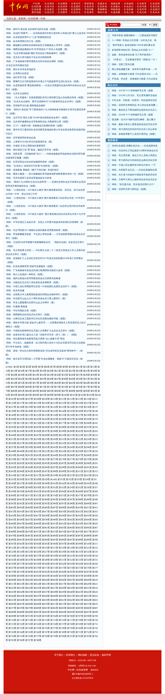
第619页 (79, 584)
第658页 (37, 600)
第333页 (78, 479)
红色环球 (142, 9)
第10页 (71, 367)
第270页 (12, 459)
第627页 (54, 588)
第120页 (46, 403)
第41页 (14, 379)
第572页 (54, 568)
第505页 (46, 544)
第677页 (12, 608)
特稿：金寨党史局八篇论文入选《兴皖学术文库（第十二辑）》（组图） (42, 334)
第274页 (46, 459)
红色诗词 (89, 6)
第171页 (12, 423)
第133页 (63, 407)
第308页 (54, 471)
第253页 (54, 451)
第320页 (63, 475)
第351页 (46, 487)
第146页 (79, 411)
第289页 (79, 463)
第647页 (37, 596)
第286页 (54, 463)
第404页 (29, 507)
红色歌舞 (129, 9)
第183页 (21, 427)
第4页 (34, 367)
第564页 (79, 564)
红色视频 (63, 9)
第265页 (63, 455)
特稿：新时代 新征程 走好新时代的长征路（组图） (31, 29)
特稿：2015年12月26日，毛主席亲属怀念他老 (134, 95)
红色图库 (63, 12)
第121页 (54, 403)
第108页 (37, 399)
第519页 (71, 548)
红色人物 (129, 12)
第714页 (46, 620)
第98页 (50, 395)
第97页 (43, 395)
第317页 (37, 475)
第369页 (12, 495)
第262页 (37, 455)
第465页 (79, 527)
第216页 (21, 439)
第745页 (29, 632)
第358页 (12, 491)
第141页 (37, 411)
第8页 (59, 367)
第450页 (46, 523)
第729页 (79, 624)
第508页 (71, 544)
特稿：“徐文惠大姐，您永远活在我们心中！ (134, 184)
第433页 (88, 515)
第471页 (37, 531)
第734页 (29, 628)
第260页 (21, 455)
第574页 (71, 568)
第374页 (54, 495)
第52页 (93, 379)
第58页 (43, 383)
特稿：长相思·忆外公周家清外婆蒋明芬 (25, 146)
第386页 (63, 499)
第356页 (88, 487)
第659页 (46, 600)
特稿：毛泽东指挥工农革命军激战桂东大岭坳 (28, 178)
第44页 (35, 379)
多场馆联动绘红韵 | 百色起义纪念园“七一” (133, 50)
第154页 (54, 415)
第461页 (46, 527)
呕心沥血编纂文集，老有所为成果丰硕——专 (134, 69)
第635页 (29, 592)
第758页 (46, 636)
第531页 (79, 552)
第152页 (37, 415)
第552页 (71, 560)
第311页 (79, 471)
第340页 (46, 483)
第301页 (88, 467)
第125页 (88, 403)
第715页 (54, 620)
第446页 (12, 523)
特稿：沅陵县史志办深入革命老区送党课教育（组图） (33, 282)
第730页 (88, 624)
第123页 (71, 403)
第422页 (88, 511)
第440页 (54, 519)
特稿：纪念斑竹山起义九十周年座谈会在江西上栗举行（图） (36, 298)
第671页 (54, 604)
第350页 (37, 487)
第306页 (37, 471)
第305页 (29, 471)
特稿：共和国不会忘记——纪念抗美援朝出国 (134, 170)
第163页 (37, 419)
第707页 (79, 616)
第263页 (46, 455)
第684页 (71, 608)
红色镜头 (115, 6)
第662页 (71, 600)
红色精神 (76, 9)
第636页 (37, 592)
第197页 (46, 431)
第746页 (37, 632)
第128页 (21, 407)
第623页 (21, 588)
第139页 (21, 411)
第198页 (54, 431)
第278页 (79, 459)
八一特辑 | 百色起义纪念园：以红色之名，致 (134, 40)
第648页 (46, 596)
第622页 (12, 588)
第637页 (46, 592)
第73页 (57, 387)
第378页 (88, 495)
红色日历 (49, 12)
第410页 (79, 507)
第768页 (37, 640)
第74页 (64, 387)
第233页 (71, 443)
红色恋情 (155, 3)
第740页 (79, 628)
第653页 (88, 596)
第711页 (21, 620)
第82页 (28, 391)
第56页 (28, 383)
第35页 (64, 375)
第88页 (72, 391)
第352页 (54, 487)
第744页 (21, 632)
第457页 (12, 527)
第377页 (79, 495)
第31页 (35, 375)
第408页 (63, 507)
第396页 (54, 503)
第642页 (88, 592)
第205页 (21, 435)
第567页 (12, 568)
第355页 (79, 487)
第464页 (71, 527)
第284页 (37, 463)
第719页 (88, 620)
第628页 (63, 588)
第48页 (64, 379)
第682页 (54, 608)
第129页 (29, 407)
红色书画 (142, 6)
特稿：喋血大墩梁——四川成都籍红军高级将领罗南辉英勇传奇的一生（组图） (45, 174)
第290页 (88, 463)
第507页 (63, 544)
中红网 (36, 3)
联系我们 (70, 655)
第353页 (63, 487)
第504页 (37, 544)
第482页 (37, 535)
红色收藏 (36, 9)
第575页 (79, 568)
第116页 (12, 403)
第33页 (50, 375)
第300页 (79, 467)
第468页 (12, 531)
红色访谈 (155, 6)
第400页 (88, 503)
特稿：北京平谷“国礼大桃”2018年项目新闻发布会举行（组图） (37, 117)
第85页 (50, 391)
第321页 (71, 475)
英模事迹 (89, 3)
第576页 (88, 568)
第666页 (12, 604)
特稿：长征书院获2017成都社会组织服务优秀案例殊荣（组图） (37, 230)
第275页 (54, 459)
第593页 (46, 576)
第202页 (88, 431)
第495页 (54, 540)
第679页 (29, 608)
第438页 (37, 519)
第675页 (88, 604)
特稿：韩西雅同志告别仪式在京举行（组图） (28, 314)
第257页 (88, 451)
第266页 (71, 455)
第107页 (29, 399)
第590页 (21, 576)
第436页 (21, 519)
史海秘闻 (129, 3)
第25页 (86, 371)
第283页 (29, 463)
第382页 (29, 499)
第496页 (63, 540)
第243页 (63, 447)
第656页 (21, 600)
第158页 (88, 415)
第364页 (63, 491)
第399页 (79, 503)
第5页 (41, 367)
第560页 (46, 564)
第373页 (46, 495)
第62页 (72, 383)
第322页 (79, 475)
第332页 (70, 479)
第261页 (29, 455)
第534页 (12, 556)
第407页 (54, 507)
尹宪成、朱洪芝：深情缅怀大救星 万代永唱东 (135, 79)
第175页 (46, 423)
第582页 (46, 572)
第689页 (21, 612)
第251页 (37, 451)
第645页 (21, 596)
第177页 (63, 423)
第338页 (29, 483)
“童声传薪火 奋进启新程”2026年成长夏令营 (133, 45)
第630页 (79, 588)
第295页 (37, 467)
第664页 (88, 600)
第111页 (62, 399)
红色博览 (49, 3)
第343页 (71, 483)
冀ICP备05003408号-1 (82, 674)
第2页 (22, 367)
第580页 (29, 572)
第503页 (29, 544)
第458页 (21, 527)
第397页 (63, 503)
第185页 (37, 427)
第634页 (21, 592)
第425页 (21, 515)
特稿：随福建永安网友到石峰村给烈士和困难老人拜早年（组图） (39, 45)
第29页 (21, 375)
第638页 (54, 592)
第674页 (79, 604)
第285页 (46, 463)
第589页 (12, 576)
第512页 (12, 548)
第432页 (79, 515)
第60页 (57, 383)
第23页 (72, 371)
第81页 (21, 391)
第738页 (63, 628)
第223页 (79, 439)
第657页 (29, 600)
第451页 (54, 523)
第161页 (21, 419)
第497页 (71, 540)
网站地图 (82, 655)
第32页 (43, 375)
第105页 (12, 399)
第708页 (88, 616)
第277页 (71, 459)
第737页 (54, 628)
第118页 (29, 403)
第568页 (21, 568)
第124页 (79, 403)
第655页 (12, 600)
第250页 (29, 451)
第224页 (88, 439)
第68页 (21, 387)
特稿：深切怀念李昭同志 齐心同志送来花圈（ (135, 105)
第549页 (46, 560)
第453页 (71, 523)
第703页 (46, 616)
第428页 (46, 515)
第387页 (71, 499)
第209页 (54, 435)
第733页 (21, 628)
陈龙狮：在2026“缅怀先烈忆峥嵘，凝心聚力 (134, 119)
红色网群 (63, 3)
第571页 (46, 568)
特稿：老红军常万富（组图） (21, 77)
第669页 (37, 604)
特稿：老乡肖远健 (15, 290)
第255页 (71, 451)
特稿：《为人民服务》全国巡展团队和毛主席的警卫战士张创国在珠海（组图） (45, 97)
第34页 (57, 375)
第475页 (71, 531)
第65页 (93, 383)
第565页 (88, 564)
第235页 (88, 443)
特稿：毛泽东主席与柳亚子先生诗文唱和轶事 (28, 57)
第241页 (46, 447)
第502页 (21, 544)
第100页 (65, 395)
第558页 (29, 564)
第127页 (12, 407)
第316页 (29, 475)
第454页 (79, 523)
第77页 (86, 387)
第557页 (21, 564)
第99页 (57, 395)
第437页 (29, 519)
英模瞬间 (102, 9)
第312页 (88, 471)
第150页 (21, 415)
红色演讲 (63, 6)
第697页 (88, 612)
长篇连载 (115, 12)
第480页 (21, 535)
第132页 (54, 407)
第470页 (29, 531)
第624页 (29, 588)
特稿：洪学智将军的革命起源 (21, 138)
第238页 (21, 447)
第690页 (29, 612)
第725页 (46, 624)
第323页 (88, 475)
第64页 (86, 383)
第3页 (28, 367)
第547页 (29, 560)
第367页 (88, 491)
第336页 (12, 483)
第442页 (71, 519)
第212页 (79, 435)
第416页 (37, 511)
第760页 (63, 636)
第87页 (64, 391)
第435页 (12, 519)
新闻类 (22, 18)
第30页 (28, 375)
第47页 (57, 379)
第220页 (54, 439)
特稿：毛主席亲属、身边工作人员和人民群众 (134, 155)
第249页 (21, 451)
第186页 (46, 427)
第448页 (29, 523)
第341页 (54, 483)
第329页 (46, 479)
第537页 (37, 556)
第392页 (21, 503)
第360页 (29, 491)
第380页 (12, 499)
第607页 (71, 580)
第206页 (29, 435)
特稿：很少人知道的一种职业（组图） (25, 274)
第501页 (12, 544)
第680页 (37, 608)
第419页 (63, 511)
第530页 (71, 552)
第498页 (79, 540)
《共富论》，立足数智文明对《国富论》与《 (134, 59)
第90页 (86, 391)
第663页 (79, 600)
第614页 (37, 584)
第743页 (12, 632)
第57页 (35, 383)
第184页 (29, 427)
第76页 (79, 387)
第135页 (79, 407)
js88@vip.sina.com (87, 665)
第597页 (79, 576)
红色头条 (155, 12)
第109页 (46, 399)
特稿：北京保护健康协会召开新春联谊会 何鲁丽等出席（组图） (38, 121)
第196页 (37, 431)
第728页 (71, 624)
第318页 (46, 475)
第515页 (37, 548)
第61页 (64, 383)
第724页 (37, 624)
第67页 (14, 387)
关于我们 (58, 655)
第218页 (37, 439)
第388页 (79, 499)
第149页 (12, 415)
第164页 (46, 419)
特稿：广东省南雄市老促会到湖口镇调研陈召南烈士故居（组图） (39, 270)
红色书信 (49, 6)
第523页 (12, 552)
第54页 (14, 383)
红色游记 (129, 6)
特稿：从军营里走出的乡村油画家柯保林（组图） (31, 162)
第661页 (63, 600)
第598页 (88, 576)
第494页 (46, 540)
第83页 (35, 391)
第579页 (21, 572)
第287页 (63, 463)
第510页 (88, 544)
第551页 (63, 560)
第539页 (54, 556)
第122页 (63, 403)
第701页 (29, 616)
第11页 (79, 367)
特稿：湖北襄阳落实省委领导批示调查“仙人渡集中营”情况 (35, 339)
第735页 (37, 628)
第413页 (12, 511)
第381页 (21, 499)
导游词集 (89, 9)
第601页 (21, 580)
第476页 (79, 531)
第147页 (88, 411)
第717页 (71, 620)
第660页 (54, 600)
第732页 (12, 628)
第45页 (43, 379)
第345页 (88, 483)
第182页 (12, 427)
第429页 (54, 515)
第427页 (37, 515)
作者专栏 (76, 3)
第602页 (29, 580)
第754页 (12, 636)
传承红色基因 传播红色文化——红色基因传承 (135, 146)
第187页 (54, 427)
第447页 (21, 523)
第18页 (35, 371)
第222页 (71, 439)
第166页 (63, 419)
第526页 (37, 552)
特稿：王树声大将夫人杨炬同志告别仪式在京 (134, 179)
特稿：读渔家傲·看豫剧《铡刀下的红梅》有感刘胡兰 (32, 170)
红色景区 (76, 6)
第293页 (21, 467)
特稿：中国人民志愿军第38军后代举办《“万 (134, 165)
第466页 (88, 527)
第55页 (21, 383)
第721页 (12, 624)
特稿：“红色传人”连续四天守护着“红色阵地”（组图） (33, 166)
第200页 (71, 431)
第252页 (46, 451)
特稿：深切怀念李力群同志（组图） (130, 189)
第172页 (21, 423)
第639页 (63, 592)
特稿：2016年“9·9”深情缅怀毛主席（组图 (132, 115)
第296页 (46, 467)
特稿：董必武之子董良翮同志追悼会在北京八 (134, 110)
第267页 (79, 455)
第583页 (54, 572)
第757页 (37, 636)
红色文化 (76, 12)
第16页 (21, 371)
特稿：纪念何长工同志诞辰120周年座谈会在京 (135, 150)
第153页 (46, 415)
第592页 (37, 576)
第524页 (21, 552)
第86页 (57, 391)
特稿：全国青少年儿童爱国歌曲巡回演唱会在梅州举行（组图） (37, 294)
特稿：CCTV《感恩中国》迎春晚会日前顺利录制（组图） (35, 125)
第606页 (63, 580)
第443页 (79, 519)
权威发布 (102, 3)
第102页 (82, 395)
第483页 (46, 535)
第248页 (12, 451)
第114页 (88, 399)
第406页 (46, 507)
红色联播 (36, 6)
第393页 (29, 503)
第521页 (88, 548)
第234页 (79, 443)
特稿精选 (115, 9)
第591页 (29, 576)
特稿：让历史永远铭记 (17, 93)
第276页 (63, 459)
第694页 (63, 612)
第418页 (54, 511)
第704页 (54, 616)
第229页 (37, 443)
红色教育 (142, 3)
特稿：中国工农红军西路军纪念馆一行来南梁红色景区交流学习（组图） (42, 286)
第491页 (21, 540)
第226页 (12, 443)
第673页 (71, 604)
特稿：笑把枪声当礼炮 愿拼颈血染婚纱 (25, 105)
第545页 (12, 560)
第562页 (63, 564)
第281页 (12, 463)
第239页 (29, 447)
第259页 (12, 455)
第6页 (47, 367)
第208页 (46, 435)
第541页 (71, 556)
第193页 (12, 431)
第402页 (12, 507)
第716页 (63, 620)
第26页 (93, 371)
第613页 (29, 584)
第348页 (21, 487)
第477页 (88, 531)
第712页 (29, 620)
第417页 (46, 511)
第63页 (79, 383)
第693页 (54, 612)
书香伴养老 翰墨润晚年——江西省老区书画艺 (135, 35)
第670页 (46, 604)
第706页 (71, 616)
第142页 (46, 411)
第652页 (79, 596)
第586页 (79, 572)
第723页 (29, 624)
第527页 (46, 552)
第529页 (63, 552)
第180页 (88, 423)
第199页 (63, 431)
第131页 (46, 407)
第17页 (28, 371)
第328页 (37, 479)
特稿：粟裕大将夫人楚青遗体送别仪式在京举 (134, 124)
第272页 (29, 459)
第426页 (29, 515)
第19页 (43, 371)
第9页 (65, 367)
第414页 (21, 511)
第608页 (79, 580)
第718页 (79, 620)
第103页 (90, 395)
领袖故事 (115, 3)
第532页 (88, 552)
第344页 (79, 483)
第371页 (29, 495)
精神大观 (102, 12)
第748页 (54, 632)
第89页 (79, 391)
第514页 (29, 548)
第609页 (88, 580)
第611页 (12, 584)
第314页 (12, 475)
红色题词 (155, 9)
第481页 (29, 535)
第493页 (37, 540)
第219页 (46, 439)
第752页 (88, 632)
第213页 (88, 435)
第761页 (71, 636)
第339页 (37, 483)
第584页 (63, 572)
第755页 (21, 636)
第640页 (71, 592)
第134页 (71, 407)
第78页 (93, 387)
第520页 (79, 548)
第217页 (29, 439)
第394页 (37, 503)
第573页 (63, 568)
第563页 (71, 564)
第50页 (79, 379)
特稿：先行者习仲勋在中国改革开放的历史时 (134, 175)
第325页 (12, 479)
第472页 (46, 531)
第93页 (14, 395)
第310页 (71, 471)
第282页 (21, 463)
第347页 (12, 487)
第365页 (71, 491)
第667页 (21, 604)
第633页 (12, 592)
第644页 (12, 596)
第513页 (21, 548)
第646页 (29, 596)
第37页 (79, 375)
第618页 (71, 584)
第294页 (29, 467)
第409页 (71, 507)
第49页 (72, 379)
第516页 (46, 548)
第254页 (63, 451)
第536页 (29, 556)
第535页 (21, 556)
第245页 (79, 447)
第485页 (63, 535)
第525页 (29, 552)
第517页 (54, 548)
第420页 (71, 511)
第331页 (61, 479)
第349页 (29, 487)
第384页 (46, 499)
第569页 (29, 568)
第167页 (71, 419)
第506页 (54, 544)
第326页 (21, 479)
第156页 (71, 415)
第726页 (54, 624)
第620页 (88, 584)
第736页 (46, 628)
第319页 (54, 475)
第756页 (29, 636)
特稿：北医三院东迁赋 (123, 64)
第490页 (12, 540)
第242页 (54, 447)
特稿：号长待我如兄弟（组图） (22, 310)
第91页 (93, 391)
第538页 (46, 556)
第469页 (21, 531)
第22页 (64, 371)
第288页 (71, 463)
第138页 (12, 411)
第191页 (88, 427)
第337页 (21, 483)
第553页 (79, 560)
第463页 (63, 527)
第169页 (88, 419)
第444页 (88, 519)
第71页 (43, 387)
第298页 (63, 467)
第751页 (79, 632)
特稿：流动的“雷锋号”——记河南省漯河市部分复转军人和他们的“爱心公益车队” (46, 33)
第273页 (37, 459)
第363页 (54, 491)
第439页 (46, 519)
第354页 (71, 487)
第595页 (63, 576)
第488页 (88, 535)
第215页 (12, 439)
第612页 (21, 584)
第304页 (21, 471)
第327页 (29, 479)
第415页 (29, 511)
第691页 (37, 612)
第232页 (63, 443)
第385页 (54, 499)
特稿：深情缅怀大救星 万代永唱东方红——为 (135, 74)
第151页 (29, 415)
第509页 (79, 544)
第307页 (46, 471)
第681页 (46, 608)
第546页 (21, 560)
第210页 (63, 435)
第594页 (54, 576)
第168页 (79, 419)
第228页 (29, 443)
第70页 (35, 387)
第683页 (63, 608)
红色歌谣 (102, 6)
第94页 (21, 395)
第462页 (54, 527)
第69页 (28, 387)
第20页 (50, 371)
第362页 (46, 491)
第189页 (71, 427)
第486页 (71, 535)
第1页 (16, 367)
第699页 (12, 616)
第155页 (63, 415)
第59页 (50, 383)
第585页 (71, 572)
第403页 (21, 507)
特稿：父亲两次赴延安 (17, 73)
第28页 (14, 375)
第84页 (43, 391)
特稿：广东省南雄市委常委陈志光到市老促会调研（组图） (35, 61)
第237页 (12, 447)
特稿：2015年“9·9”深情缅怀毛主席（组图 (132, 90)
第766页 (21, 640)
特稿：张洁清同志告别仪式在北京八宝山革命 (134, 129)
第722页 (21, 624)
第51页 (86, 379)
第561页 (54, 564)
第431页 (71, 515)
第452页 (63, 523)
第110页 (54, 399)
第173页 (29, 423)
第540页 (63, 556)
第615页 (46, 584)
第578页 (12, 572)
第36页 (72, 375)
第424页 (12, 515)
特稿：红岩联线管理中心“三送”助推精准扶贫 (28, 37)
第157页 (79, 415)
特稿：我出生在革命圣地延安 (21, 69)
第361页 (37, 491)
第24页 (79, 371)
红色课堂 (89, 12)
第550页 (54, 560)
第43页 (28, 379)
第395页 (46, 503)
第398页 (71, 503)
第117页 (21, 403)
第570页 (37, 568)
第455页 (88, 523)
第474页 (63, 531)
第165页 (54, 419)
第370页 (21, 495)
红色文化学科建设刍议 (17, 65)
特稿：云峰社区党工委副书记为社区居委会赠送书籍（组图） (36, 318)
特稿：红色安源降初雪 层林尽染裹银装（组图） (30, 266)
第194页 (21, 431)
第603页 (37, 580)
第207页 (37, 435)
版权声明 (106, 655)
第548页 (37, 560)
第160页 (12, 419)
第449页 (37, 523)
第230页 (46, 443)
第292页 (12, 467)
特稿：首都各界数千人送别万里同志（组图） (134, 134)
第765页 (12, 640)
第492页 (29, 540)
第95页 (28, 395)
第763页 (88, 636)
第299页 (71, 467)
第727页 (63, 624)
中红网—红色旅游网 (78, 670)
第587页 (88, 572)
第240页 (37, 447)
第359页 (21, 491)
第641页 (79, 592)
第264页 (54, 455)
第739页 (71, 628)
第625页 (37, 588)
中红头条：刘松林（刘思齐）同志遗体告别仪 (134, 100)
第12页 (86, 367)
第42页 (21, 379)
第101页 (74, 395)
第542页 (79, 556)
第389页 (88, 499)
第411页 (88, 507)
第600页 (12, 580)
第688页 (12, 612)
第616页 (54, 584)
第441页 (63, 519)
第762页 (79, 636)
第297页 (54, 467)
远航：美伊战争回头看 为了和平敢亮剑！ (132, 55)
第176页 (54, 423)
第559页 (37, 564)
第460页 (37, 527)
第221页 (63, 439)
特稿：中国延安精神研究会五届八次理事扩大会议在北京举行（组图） (41, 330)
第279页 (88, 459)
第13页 (93, 367)
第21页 (57, 371)
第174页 (37, 423)
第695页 (71, 612)
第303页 (12, 471)
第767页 (29, 640)
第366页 (79, 491)
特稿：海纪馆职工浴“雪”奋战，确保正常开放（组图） (33, 150)
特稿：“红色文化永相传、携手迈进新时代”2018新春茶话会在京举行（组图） (44, 101)
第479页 (12, 535)
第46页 (50, 379)
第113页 (79, 399)
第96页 (35, 395)
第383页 (37, 499)
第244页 (71, 447)
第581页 (37, 572)
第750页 (71, 632)
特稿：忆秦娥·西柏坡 (16, 306)
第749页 (63, 632)
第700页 (21, 616)
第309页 (63, 471)
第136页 (88, 407)
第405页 (37, 507)
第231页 (54, 443)
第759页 (54, 636)
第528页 (54, 552)
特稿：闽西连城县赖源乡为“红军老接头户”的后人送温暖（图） (37, 49)
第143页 (54, 411)
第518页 (63, 548)
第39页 (93, 375)
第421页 (79, 511)
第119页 (37, 403)
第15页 (14, 371)
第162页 (29, 419)
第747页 (46, 632)
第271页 (21, 459)
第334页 (87, 479)
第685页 (79, 608)
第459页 (29, 527)
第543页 (88, 556)
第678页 (21, 608)
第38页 (86, 375)
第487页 (79, 535)
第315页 (21, 475)
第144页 (63, 411)
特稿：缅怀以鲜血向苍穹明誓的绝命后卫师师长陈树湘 (33, 278)
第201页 (79, 431)
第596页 (71, 576)
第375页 (63, 495)
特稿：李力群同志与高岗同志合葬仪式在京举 (134, 160)
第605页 (54, 580)
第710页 (12, 620)
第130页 (37, 407)
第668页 (29, 604)
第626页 (46, 588)
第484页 (54, 535)
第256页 (79, 451)
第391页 (12, 503)
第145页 (71, 411)
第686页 (88, 608)
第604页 (46, 580)
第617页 (63, 584)
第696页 (79, 612)
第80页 (14, 391)
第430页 (63, 515)
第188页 (63, 427)
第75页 (72, 387)
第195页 (29, 431)
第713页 (37, 620)
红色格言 (49, 9)
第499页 (88, 540)
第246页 (88, 447)
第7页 (53, 367)
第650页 (63, 596)
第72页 (50, 387)
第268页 (88, 455)
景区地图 (36, 12)
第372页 (37, 495)
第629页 (71, 588)
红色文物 (142, 12)
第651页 (71, 596)
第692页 (46, 612)
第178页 (71, 423)
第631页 (88, 588)
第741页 (88, 628)
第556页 (12, 564)
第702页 (37, 616)
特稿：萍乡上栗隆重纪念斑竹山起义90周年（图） (31, 302)
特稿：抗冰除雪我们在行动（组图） (24, 41)
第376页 (71, 495)
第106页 (21, 399)
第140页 (29, 411)
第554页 (88, 560)
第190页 (79, 427)
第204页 (12, 435)
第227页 (21, 443)
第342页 (63, 483)
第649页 (54, 596)
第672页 (63, 604)
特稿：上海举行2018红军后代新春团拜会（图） (30, 142)
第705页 (63, 616)
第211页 (71, 435)
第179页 (79, 423)
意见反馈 (94, 655)
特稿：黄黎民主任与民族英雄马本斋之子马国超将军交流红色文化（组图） (43, 81)
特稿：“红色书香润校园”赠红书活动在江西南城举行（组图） (36, 53)
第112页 (71, 399)
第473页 (54, 531)
